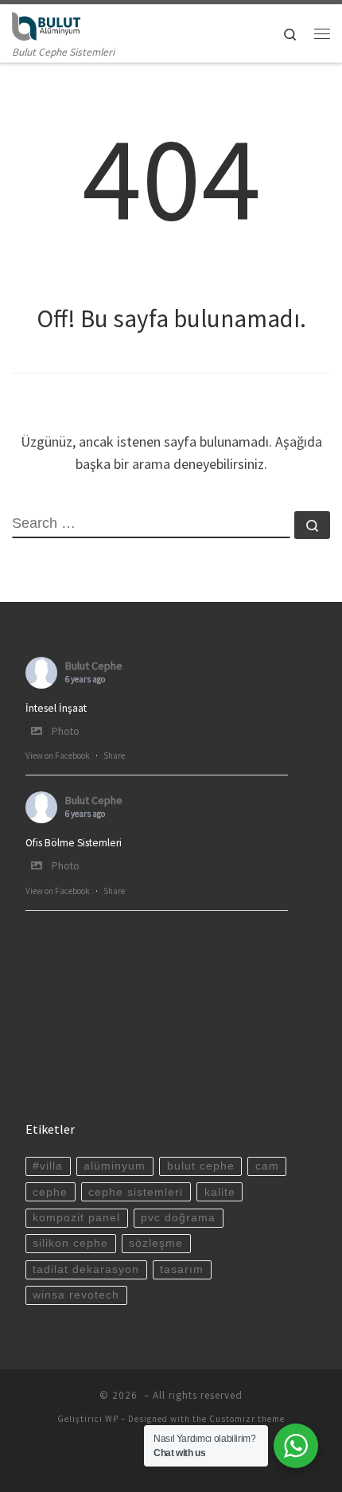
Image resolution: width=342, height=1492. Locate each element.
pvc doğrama (178, 1218)
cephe (50, 1192)
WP (112, 1418)
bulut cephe (201, 1166)
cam (267, 1166)
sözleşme (156, 1243)
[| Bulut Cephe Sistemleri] (46, 24)
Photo (66, 731)
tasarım (182, 1269)
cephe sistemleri (135, 1192)
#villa (48, 1166)
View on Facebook (57, 755)
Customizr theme (247, 1418)
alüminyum (115, 1166)
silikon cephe (70, 1243)
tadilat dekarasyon (86, 1269)
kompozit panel (76, 1218)
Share (114, 755)
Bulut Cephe (93, 665)
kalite (219, 1192)
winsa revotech (76, 1295)
